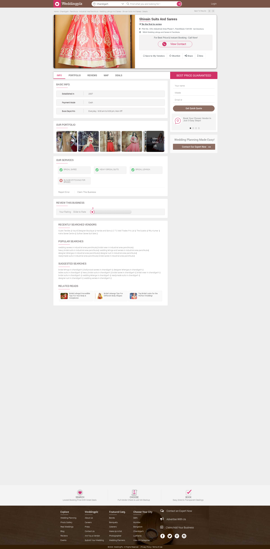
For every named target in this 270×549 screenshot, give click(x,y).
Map (106, 75)
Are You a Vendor (92, 535)
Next (213, 11)
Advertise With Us (176, 519)
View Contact (178, 44)
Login (214, 3)
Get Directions (198, 29)
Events (63, 540)
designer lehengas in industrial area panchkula (78, 253)
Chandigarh (138, 531)
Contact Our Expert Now (194, 146)
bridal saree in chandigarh (123, 272)
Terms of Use (157, 547)
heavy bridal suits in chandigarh (96, 272)
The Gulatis (141, 230)
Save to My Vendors (155, 55)
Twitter (169, 536)
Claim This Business (86, 192)
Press (87, 526)
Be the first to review (151, 24)
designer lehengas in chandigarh (128, 269)
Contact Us (89, 531)
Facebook (162, 536)
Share (190, 55)
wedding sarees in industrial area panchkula (77, 247)
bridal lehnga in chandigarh (70, 269)
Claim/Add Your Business (180, 527)
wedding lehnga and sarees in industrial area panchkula (124, 250)
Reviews (92, 75)
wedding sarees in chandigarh (97, 278)
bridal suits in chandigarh (69, 275)
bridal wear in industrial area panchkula (115, 247)
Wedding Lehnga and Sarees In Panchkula (164, 32)
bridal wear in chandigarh (148, 272)
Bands (112, 517)
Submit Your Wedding (94, 540)
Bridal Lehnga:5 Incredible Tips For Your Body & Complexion (79, 295)
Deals (118, 75)
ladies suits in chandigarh (69, 272)
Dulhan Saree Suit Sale (86, 233)
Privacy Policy (146, 547)
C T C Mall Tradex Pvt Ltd (123, 230)
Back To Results (200, 11)
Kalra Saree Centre (66, 233)
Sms (200, 55)
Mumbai (136, 522)
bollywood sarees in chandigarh (98, 269)
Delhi (135, 517)
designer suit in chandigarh (70, 278)
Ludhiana (137, 535)
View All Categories (141, 540)
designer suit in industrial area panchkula (118, 253)
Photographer (115, 535)
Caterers (113, 526)
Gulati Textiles (64, 230)
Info (59, 75)
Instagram (184, 536)
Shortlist (176, 55)
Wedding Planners (117, 540)
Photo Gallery (66, 522)
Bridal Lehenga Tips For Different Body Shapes (113, 294)
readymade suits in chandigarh (125, 275)
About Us (89, 517)
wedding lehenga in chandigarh (96, 275)
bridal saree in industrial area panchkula (116, 256)
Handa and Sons (103, 230)
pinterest (177, 536)
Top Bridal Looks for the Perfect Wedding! (148, 294)
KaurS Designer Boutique (83, 230)
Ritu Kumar (153, 230)
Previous (209, 11)
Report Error (64, 192)
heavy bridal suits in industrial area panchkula (78, 250)
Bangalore (137, 526)
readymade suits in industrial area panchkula (77, 256)
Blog (62, 531)
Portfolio (75, 75)
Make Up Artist (115, 531)
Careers (88, 522)
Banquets (113, 522)
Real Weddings (66, 526)
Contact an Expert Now (179, 511)
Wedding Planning (68, 517)
